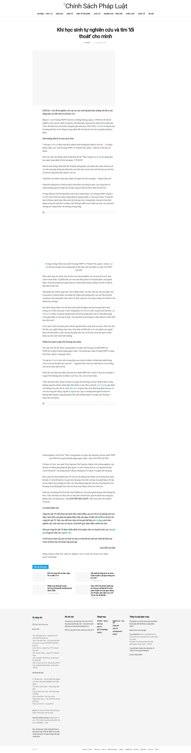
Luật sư (97, 14)
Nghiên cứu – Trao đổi (113, 14)
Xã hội (151, 14)
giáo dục (73, 388)
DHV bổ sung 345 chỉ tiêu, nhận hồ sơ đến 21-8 (79, 630)
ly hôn (53, 144)
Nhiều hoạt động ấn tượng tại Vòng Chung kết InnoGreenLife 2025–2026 (59, 588)
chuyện (55, 360)
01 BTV (88, 43)
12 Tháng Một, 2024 (100, 43)
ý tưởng (98, 520)
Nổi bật (100, 126)
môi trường (102, 385)
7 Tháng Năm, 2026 (96, 598)
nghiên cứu (66, 532)
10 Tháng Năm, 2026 (96, 581)
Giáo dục (59, 14)
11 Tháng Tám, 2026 (53, 578)
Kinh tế (70, 14)
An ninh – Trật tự (44, 14)
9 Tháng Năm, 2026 (52, 593)
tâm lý (95, 157)
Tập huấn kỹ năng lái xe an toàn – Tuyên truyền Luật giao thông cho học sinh (103, 575)
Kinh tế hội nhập (83, 14)
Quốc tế (141, 14)
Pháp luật (130, 14)
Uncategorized (117, 631)
